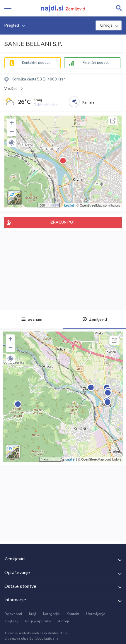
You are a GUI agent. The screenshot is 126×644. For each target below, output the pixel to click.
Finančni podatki (96, 62)
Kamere (88, 102)
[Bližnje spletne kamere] (74, 102)
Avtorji (63, 621)
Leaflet (69, 205)
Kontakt (73, 614)
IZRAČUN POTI (63, 222)
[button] (11, 142)
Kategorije (51, 614)
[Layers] (14, 197)
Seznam (35, 319)
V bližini (10, 88)
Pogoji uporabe (38, 621)
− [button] (12, 131)
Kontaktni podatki (36, 62)
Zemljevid (98, 319)
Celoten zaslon (112, 120)
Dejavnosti (13, 614)
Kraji (32, 614)
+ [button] (12, 122)
